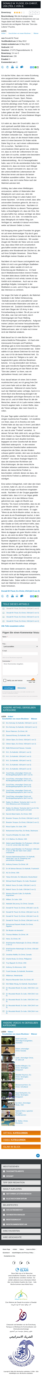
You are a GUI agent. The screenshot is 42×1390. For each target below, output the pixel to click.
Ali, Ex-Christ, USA (12, 873)
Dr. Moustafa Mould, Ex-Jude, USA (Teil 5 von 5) (22, 1006)
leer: (4, 31)
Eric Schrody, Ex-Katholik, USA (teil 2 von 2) (21, 727)
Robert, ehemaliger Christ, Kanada (22, 1050)
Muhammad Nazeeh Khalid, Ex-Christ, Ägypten (19, 925)
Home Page (6, 1249)
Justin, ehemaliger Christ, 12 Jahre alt (24, 1059)
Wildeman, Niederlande (14, 975)
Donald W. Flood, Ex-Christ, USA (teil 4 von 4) (22, 621)
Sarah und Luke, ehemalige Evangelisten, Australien (24, 1041)
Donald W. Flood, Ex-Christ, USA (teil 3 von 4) (22, 617)
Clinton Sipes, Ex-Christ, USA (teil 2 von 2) (21, 744)
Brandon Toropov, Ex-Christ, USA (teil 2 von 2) (22, 822)
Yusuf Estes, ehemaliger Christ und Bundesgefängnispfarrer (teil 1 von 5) (19, 774)
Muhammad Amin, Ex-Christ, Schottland (23, 1086)
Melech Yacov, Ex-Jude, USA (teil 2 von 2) (21, 889)
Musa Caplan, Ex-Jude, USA (16, 826)
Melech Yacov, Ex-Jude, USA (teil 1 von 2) (21, 885)
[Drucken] (12, 67)
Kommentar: (6, 661)
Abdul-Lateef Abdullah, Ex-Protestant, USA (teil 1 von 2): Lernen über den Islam (22, 844)
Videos (10, 1031)
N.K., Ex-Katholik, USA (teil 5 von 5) (18, 769)
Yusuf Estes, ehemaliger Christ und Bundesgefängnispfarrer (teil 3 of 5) (18, 785)
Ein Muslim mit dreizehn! (14, 930)
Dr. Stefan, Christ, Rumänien (21, 1122)
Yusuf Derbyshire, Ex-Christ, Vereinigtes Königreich (23, 1095)
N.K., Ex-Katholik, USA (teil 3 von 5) (18, 760)
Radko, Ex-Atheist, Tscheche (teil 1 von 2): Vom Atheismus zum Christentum (21, 803)
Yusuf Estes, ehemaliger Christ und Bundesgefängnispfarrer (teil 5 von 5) (19, 797)
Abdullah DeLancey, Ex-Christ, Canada (20, 904)
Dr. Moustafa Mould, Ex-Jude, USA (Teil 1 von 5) (22, 989)
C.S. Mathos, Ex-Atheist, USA (16, 839)
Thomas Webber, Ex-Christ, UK (17, 934)
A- (31, 13)
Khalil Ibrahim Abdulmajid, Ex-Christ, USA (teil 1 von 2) (22, 943)
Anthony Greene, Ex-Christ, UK (17, 864)
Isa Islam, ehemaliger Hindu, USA (23, 1104)
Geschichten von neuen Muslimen (20, 33)
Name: (5, 637)
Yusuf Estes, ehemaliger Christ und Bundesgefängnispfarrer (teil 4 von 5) (19, 791)
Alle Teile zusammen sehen (12, 626)
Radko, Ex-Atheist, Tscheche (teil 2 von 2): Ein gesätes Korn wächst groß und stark (22, 809)
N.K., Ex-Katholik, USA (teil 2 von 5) (18, 756)
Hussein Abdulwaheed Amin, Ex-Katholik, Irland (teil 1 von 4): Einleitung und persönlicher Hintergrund (20, 858)
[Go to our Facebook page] (14, 1263)
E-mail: (4, 651)
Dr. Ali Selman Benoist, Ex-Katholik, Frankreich (22, 868)
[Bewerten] (2, 67)
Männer (36, 33)
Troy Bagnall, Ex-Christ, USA (16, 963)
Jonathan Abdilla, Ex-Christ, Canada (19, 954)
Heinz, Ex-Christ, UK (13, 939)
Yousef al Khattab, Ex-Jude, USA (17, 835)
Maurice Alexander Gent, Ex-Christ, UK (20, 980)
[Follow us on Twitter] (21, 1263)
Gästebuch (6, 1253)
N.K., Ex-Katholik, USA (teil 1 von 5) (18, 752)
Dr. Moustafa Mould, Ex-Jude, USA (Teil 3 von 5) (22, 1000)
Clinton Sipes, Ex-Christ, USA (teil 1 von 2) (21, 740)
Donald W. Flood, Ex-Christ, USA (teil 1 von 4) (22, 608)
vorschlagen (9, 688)
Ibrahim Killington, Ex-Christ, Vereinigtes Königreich (23, 1068)
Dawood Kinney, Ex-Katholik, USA (18, 735)
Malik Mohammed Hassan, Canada (18, 748)
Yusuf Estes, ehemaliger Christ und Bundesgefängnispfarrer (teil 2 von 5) (19, 779)
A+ (37, 13)
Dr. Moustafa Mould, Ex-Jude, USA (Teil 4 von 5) (22, 1012)
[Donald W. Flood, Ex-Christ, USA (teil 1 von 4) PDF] (17, 67)
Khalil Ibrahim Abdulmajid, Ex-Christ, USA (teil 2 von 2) (22, 949)
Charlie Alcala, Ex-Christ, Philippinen (19, 959)
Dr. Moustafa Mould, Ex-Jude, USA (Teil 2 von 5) (22, 994)
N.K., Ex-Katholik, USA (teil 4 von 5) (18, 765)
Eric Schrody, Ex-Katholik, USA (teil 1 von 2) (21, 723)
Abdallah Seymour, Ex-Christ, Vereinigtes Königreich (23, 1077)
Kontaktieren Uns (9, 1256)
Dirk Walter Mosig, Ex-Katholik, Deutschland (21, 984)
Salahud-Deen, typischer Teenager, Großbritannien (24, 1113)
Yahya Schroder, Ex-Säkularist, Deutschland (21, 877)
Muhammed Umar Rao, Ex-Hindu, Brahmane (22, 831)
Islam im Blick (30, 1249)
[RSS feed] (28, 1263)
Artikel (3, 33)
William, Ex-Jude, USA (14, 899)
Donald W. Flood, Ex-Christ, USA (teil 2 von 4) (20, 591)
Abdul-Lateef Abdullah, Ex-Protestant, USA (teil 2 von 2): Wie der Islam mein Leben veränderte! (22, 850)
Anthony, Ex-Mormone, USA (16, 967)
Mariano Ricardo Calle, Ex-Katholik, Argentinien (18, 894)
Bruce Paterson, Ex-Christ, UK (16, 731)
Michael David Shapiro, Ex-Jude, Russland (21, 881)
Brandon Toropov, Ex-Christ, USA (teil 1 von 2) (22, 818)
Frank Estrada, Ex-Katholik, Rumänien (19, 971)
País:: (4, 644)
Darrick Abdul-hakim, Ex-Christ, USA (19, 814)
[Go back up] (38, 1155)
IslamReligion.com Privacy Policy (22, 1253)
